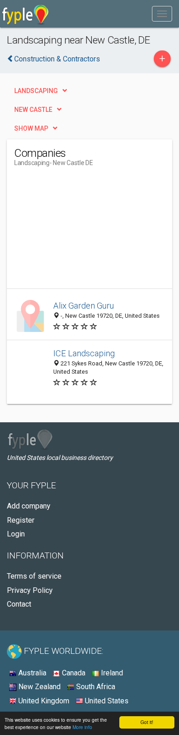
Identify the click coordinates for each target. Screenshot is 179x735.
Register (20, 520)
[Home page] (25, 13)
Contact (19, 604)
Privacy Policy (30, 590)
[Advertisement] (83, 231)
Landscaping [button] (36, 90)
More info (82, 727)
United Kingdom (43, 700)
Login (16, 534)
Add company (28, 506)
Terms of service (34, 576)
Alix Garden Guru (83, 305)
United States (106, 700)
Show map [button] (31, 128)
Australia (31, 673)
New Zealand (39, 686)
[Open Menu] (162, 14)
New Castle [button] (33, 109)
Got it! (146, 721)
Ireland (111, 673)
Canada (72, 673)
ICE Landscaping (84, 353)
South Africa (94, 686)
